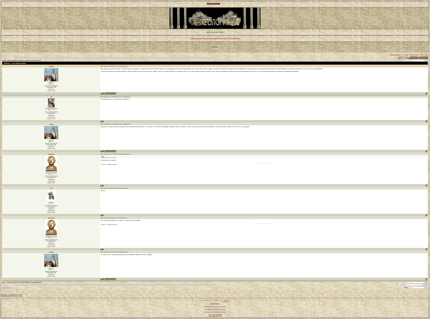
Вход (238, 38)
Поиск (422, 54)
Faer (51, 188)
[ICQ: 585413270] (113, 93)
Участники (405, 54)
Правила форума (414, 54)
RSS (426, 54)
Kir (51, 96)
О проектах (21, 60)
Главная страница (196, 38)
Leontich (51, 66)
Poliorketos (51, 154)
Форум (4, 60)
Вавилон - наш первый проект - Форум (215, 38)
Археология (213, 3)
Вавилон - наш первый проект (33, 60)
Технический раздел (12, 60)
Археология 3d (213, 316)
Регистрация (232, 38)
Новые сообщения (395, 54)
